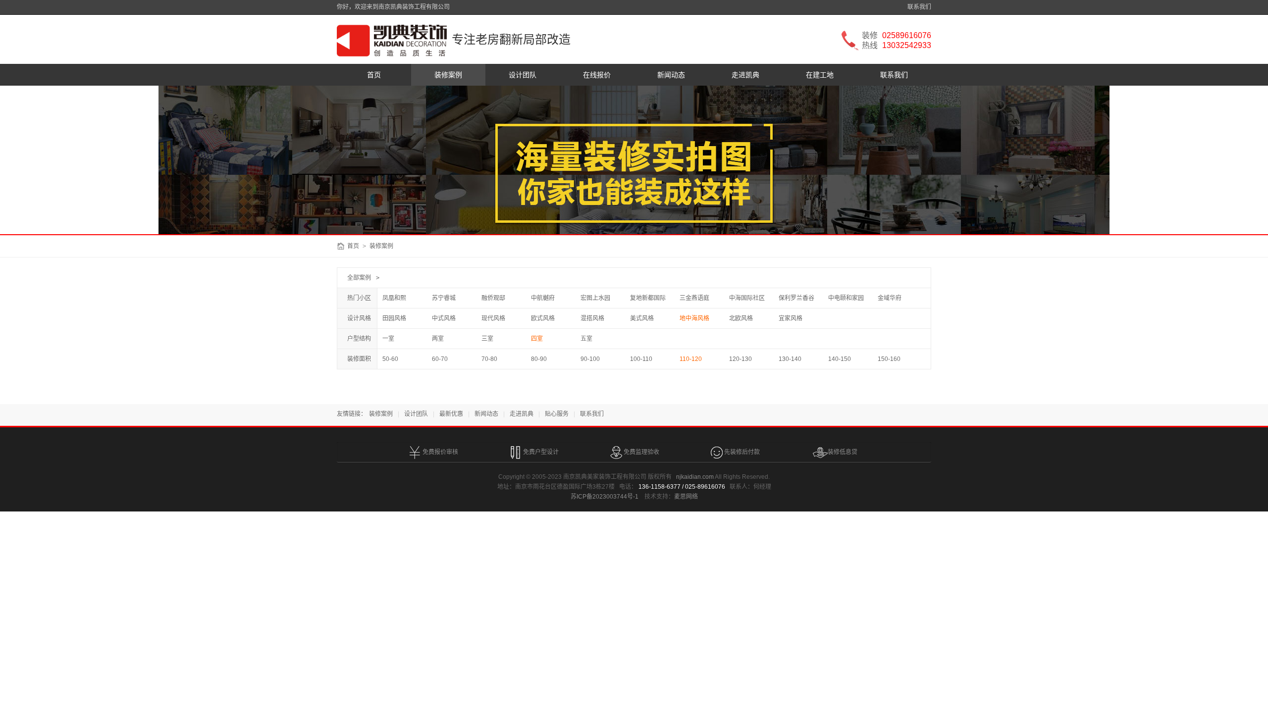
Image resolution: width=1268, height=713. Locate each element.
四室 (537, 338)
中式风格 (444, 318)
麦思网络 (686, 496)
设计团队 (522, 75)
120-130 (740, 359)
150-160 (889, 359)
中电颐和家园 (846, 298)
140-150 (839, 359)
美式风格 (642, 318)
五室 (586, 338)
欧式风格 (543, 318)
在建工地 (820, 75)
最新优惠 (451, 413)
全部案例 (359, 277)
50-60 (390, 359)
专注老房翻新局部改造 (511, 39)
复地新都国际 (648, 298)
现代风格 (493, 318)
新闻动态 (671, 75)
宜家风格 (790, 318)
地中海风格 (694, 318)
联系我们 (919, 6)
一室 (388, 338)
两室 (438, 338)
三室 (487, 338)
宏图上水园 (595, 298)
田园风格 (394, 318)
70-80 (489, 359)
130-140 (790, 359)
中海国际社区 (747, 298)
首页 (374, 75)
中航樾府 (543, 298)
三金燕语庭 (694, 298)
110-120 (691, 359)
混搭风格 (592, 318)
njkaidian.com (695, 476)
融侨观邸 (493, 298)
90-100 (590, 359)
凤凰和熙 (394, 298)
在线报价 (597, 75)
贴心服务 (557, 413)
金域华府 (889, 298)
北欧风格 (741, 318)
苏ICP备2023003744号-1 (604, 496)
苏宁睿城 (444, 298)
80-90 (539, 359)
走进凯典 (745, 75)
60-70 (440, 359)
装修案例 (448, 75)
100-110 (641, 359)
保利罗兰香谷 (796, 298)
